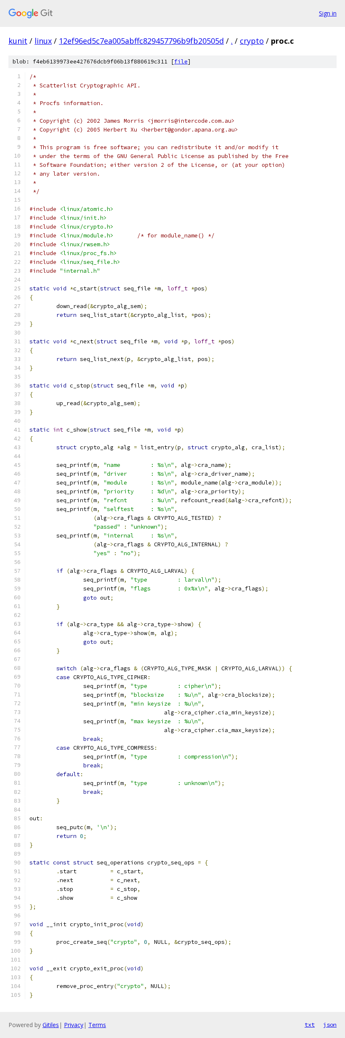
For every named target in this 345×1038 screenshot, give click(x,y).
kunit (17, 41)
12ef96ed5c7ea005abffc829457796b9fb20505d (141, 41)
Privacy (73, 1025)
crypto (252, 41)
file (181, 61)
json (330, 1024)
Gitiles (50, 1025)
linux (43, 41)
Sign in (328, 13)
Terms (97, 1025)
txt (310, 1024)
